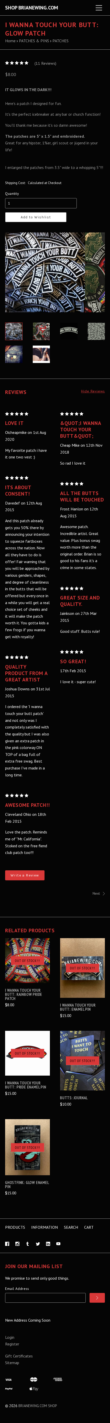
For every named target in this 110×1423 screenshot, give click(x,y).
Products (15, 1227)
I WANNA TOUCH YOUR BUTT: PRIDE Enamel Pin (25, 1084)
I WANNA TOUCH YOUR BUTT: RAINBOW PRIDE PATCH (23, 994)
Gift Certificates (19, 1355)
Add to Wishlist (36, 217)
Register (12, 1343)
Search (71, 1227)
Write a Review (24, 875)
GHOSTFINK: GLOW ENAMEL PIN (27, 1184)
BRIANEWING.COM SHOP (37, 1405)
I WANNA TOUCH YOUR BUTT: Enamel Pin (77, 1007)
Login (9, 1337)
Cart (89, 1227)
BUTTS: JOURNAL (74, 1097)
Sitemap (12, 1362)
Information (44, 1227)
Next (96, 893)
